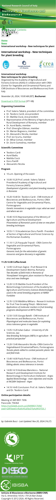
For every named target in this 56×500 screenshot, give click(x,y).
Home (4, 40)
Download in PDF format (13, 101)
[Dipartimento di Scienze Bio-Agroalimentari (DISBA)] (5, 23)
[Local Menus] (7, 35)
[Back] (3, 35)
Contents (21, 29)
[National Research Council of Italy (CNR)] (10, 23)
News (4, 43)
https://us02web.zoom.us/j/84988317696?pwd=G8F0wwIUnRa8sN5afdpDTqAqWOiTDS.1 (23, 407)
